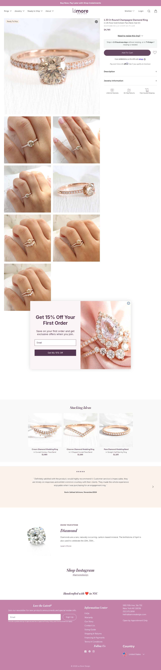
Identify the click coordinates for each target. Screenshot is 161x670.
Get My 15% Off (55, 352)
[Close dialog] (128, 303)
